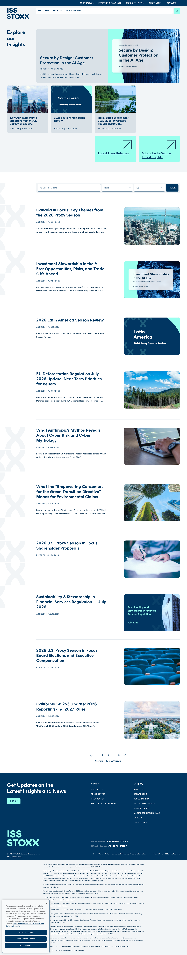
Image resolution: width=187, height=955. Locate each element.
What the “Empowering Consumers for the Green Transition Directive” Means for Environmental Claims (69, 491)
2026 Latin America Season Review (70, 320)
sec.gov (78, 881)
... (113, 755)
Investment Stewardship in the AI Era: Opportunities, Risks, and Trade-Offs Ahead (71, 268)
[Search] (177, 11)
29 (119, 755)
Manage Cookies (26, 945)
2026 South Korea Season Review (69, 119)
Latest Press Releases (113, 153)
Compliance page (97, 881)
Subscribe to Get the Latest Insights (156, 155)
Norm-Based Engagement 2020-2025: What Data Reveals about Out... (113, 120)
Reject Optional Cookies (26, 939)
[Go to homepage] (23, 838)
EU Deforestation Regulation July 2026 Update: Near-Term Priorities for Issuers (69, 378)
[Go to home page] (18, 13)
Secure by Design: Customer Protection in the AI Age (66, 60)
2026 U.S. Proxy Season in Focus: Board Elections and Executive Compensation (67, 655)
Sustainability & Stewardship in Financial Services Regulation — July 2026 (71, 601)
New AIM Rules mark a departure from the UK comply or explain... (23, 120)
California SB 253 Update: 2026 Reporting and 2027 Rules (66, 707)
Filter (172, 188)
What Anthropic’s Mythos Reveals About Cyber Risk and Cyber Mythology (68, 435)
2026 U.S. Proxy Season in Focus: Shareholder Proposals (67, 546)
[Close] (46, 903)
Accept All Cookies (26, 932)
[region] (26, 926)
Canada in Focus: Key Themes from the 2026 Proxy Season (69, 212)
